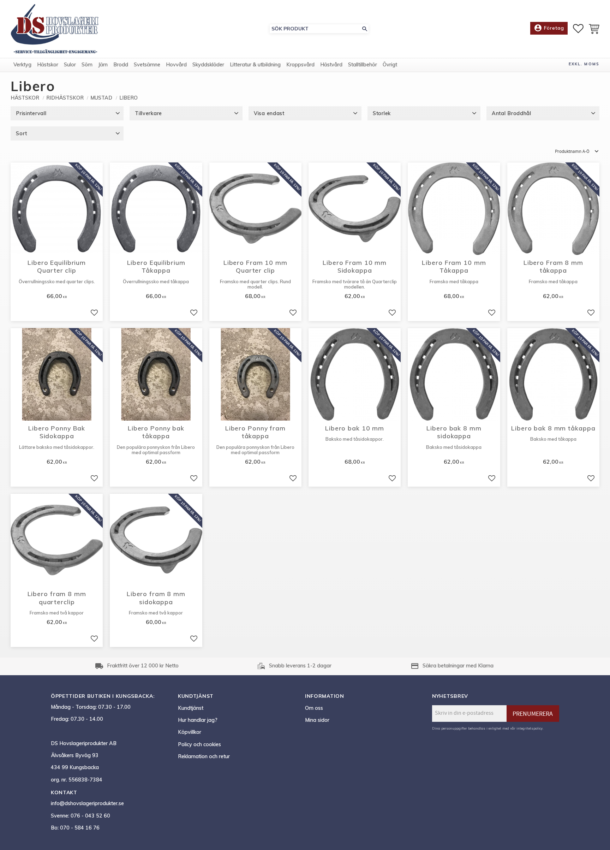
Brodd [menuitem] (120, 64)
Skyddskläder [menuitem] (208, 64)
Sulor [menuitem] (70, 64)
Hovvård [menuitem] (176, 64)
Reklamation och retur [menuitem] (204, 756)
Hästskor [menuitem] (47, 64)
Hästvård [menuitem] (331, 64)
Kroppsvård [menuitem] (300, 64)
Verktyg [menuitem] (22, 64)
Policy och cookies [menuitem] (199, 744)
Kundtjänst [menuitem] (190, 708)
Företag (549, 28)
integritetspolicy (529, 728)
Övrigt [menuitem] (390, 64)
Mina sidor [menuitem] (317, 720)
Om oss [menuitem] (314, 708)
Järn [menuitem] (103, 64)
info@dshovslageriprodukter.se (87, 803)
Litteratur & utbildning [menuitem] (255, 64)
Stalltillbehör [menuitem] (362, 64)
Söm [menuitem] (87, 64)
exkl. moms (584, 63)
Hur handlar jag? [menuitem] (197, 720)
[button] (578, 28)
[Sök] (365, 28)
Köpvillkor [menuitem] (189, 732)
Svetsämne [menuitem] (147, 64)
